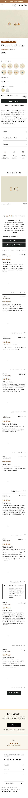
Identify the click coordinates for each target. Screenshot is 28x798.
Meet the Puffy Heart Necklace (14, 1)
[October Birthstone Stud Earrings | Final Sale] (10, 72)
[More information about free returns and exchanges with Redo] (25, 96)
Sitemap (15, 791)
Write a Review (17, 245)
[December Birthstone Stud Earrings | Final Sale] (22, 72)
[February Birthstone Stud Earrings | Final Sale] (10, 66)
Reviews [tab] (6, 237)
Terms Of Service (6, 791)
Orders (6, 769)
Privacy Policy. (20, 730)
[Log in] (22, 5)
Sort (13, 250)
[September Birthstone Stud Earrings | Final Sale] (3, 72)
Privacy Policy (14, 789)
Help (5, 774)
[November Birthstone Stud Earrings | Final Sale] (16, 72)
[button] (14, 233)
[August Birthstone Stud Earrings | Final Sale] (22, 66)
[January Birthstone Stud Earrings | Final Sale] (3, 66)
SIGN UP (14, 725)
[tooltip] (19, 220)
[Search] (19, 5)
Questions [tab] (14, 237)
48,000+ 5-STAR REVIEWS (14, 745)
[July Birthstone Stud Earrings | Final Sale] (16, 66)
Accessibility (5, 789)
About (6, 765)
